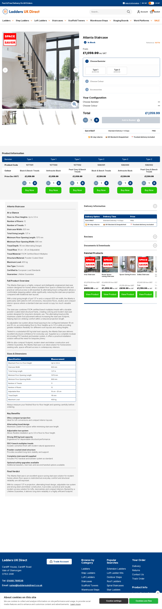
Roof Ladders (114, 581)
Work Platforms (141, 20)
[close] (158, 593)
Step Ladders (22, 20)
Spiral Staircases (115, 585)
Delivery (136, 566)
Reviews (88, 236)
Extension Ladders (116, 568)
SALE (157, 20)
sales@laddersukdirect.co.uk (25, 585)
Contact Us (138, 574)
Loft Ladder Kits (115, 573)
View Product (92, 294)
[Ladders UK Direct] (21, 12)
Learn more (75, 604)
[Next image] (75, 70)
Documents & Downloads (97, 245)
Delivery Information (94, 206)
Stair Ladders (113, 589)
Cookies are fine (144, 601)
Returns (136, 570)
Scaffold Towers (76, 20)
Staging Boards (121, 20)
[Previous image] (5, 70)
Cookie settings (114, 601)
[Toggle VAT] (151, 3)
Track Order (138, 578)
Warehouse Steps (99, 20)
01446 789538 (15, 580)
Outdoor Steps (114, 577)
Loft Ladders (40, 20)
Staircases (57, 20)
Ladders (6, 20)
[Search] (128, 11)
